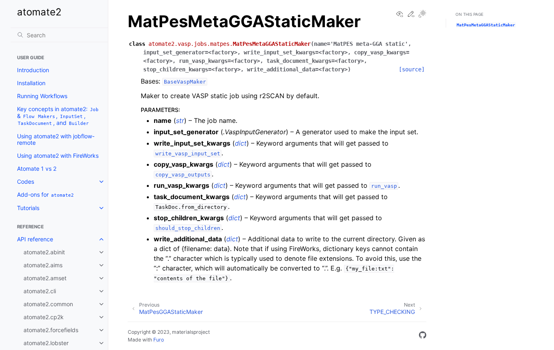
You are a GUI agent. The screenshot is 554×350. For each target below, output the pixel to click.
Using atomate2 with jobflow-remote (55, 139)
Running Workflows (42, 95)
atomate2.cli (40, 291)
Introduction (33, 70)
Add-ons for (45, 194)
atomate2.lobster (46, 342)
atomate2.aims (43, 265)
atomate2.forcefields (51, 329)
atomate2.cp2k (44, 316)
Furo (158, 340)
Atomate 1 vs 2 (36, 168)
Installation (31, 82)
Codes (25, 181)
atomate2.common (48, 304)
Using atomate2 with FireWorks (58, 155)
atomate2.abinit (44, 252)
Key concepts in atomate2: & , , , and (58, 115)
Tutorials (28, 207)
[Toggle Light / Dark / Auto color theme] (422, 14)
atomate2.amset (45, 278)
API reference (35, 239)
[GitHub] (422, 336)
